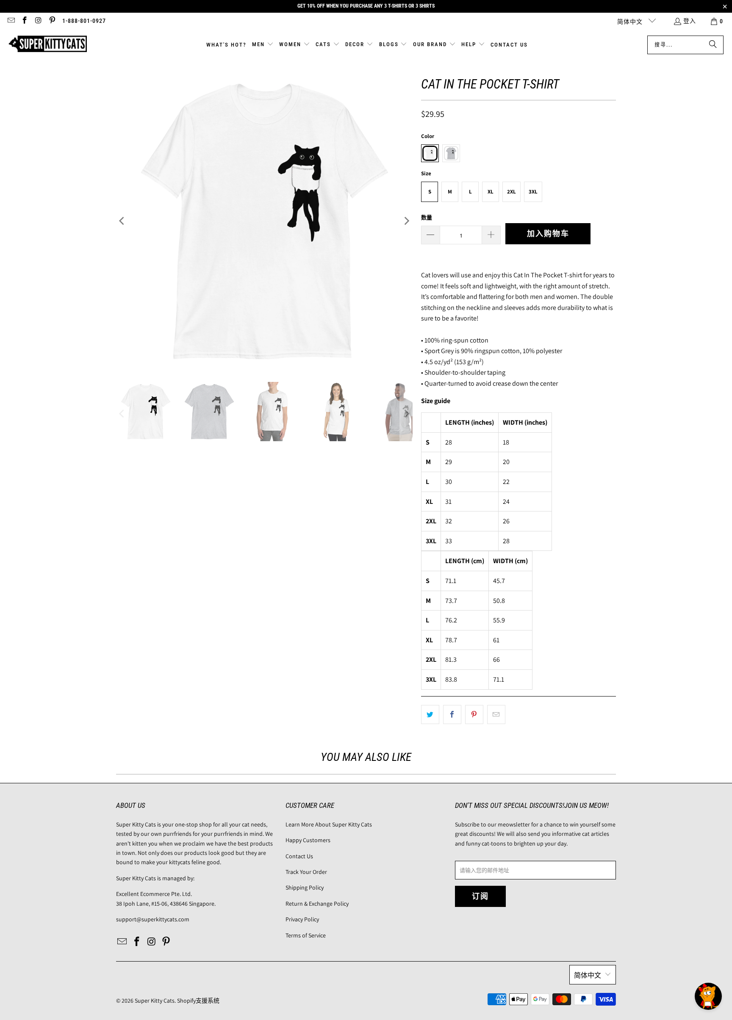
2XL (511, 191)
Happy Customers (308, 840)
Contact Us (299, 856)
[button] (263, 45)
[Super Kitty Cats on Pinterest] (52, 21)
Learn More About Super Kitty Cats (329, 824)
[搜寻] (713, 45)
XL (491, 191)
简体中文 (630, 21)
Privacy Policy (302, 919)
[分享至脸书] (452, 714)
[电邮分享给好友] (496, 714)
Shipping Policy (305, 887)
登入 (689, 20)
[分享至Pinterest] (474, 714)
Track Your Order (306, 872)
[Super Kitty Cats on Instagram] (38, 21)
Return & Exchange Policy (317, 903)
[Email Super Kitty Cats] (10, 21)
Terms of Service (306, 935)
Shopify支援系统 (198, 1000)
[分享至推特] (430, 714)
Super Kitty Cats (155, 1000)
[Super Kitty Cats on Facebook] (24, 21)
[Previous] (122, 221)
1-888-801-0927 (84, 20)
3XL (533, 191)
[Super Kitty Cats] (47, 45)
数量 (426, 217)
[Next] (406, 221)
